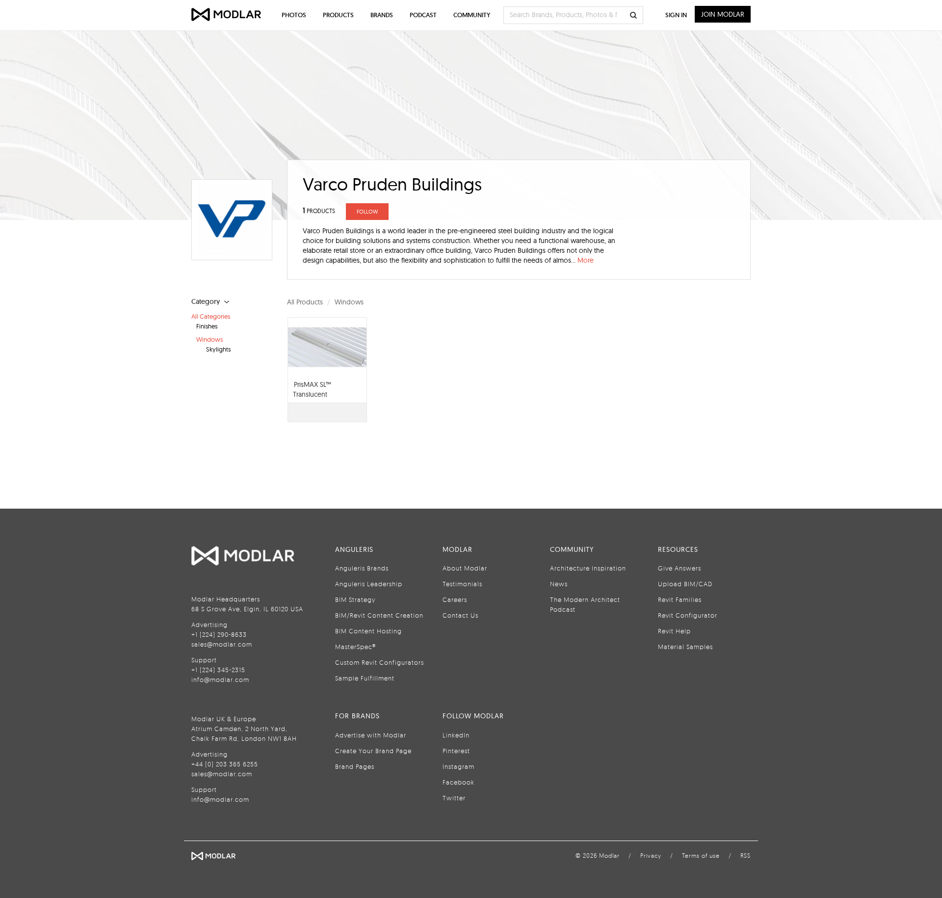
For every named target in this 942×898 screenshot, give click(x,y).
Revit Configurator (687, 615)
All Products (305, 302)
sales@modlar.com (221, 644)
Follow (367, 211)
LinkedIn (456, 735)
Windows (209, 339)
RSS (745, 855)
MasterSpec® (355, 647)
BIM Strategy (355, 599)
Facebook (458, 782)
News (559, 584)
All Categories (210, 316)
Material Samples (685, 647)
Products (338, 15)
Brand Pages (354, 766)
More (585, 260)
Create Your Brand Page (373, 751)
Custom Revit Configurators (379, 662)
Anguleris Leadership (368, 584)
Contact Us (460, 615)
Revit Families (680, 599)
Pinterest (456, 751)
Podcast (423, 15)
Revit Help (674, 631)
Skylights (218, 349)
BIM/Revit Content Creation (379, 615)
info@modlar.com (220, 679)
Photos (294, 15)
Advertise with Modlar (370, 735)
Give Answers (679, 568)
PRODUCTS (319, 211)
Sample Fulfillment (364, 678)
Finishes (206, 326)
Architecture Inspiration (588, 568)
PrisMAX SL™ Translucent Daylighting (312, 394)
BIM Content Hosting (368, 631)
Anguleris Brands (362, 568)
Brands (381, 15)
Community (471, 15)
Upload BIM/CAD (685, 584)
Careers (455, 599)
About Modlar (465, 568)
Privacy (650, 855)
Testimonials (462, 584)
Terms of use (701, 855)
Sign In (676, 15)
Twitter (454, 798)
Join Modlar (722, 14)
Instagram (458, 766)
